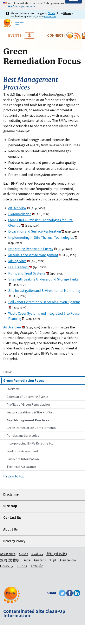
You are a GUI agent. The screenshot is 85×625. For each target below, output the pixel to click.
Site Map (10, 506)
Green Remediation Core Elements (31, 428)
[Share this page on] (76, 593)
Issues (8, 372)
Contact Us (12, 517)
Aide (27, 560)
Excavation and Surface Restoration (34, 231)
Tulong (22, 566)
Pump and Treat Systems (27, 273)
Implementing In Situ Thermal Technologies (41, 237)
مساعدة (37, 554)
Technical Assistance (21, 466)
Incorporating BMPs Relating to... (30, 443)
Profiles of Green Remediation (28, 404)
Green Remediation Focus (23, 380)
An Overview (17, 208)
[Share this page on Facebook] (69, 593)
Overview (13, 389)
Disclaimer (11, 494)
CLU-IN (51, 13)
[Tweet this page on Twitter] (62, 593)
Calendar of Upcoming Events (27, 397)
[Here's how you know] (42, 5)
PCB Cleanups (18, 267)
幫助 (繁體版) (10, 560)
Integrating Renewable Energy (30, 249)
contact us (50, 16)
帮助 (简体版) (56, 554)
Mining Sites (17, 261)
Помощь (6, 566)
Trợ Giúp (37, 566)
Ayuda (23, 554)
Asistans (40, 560)
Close (67, 13)
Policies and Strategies (23, 435)
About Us (10, 529)
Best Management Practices (28, 420)
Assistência (67, 560)
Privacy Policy (14, 541)
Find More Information (23, 459)
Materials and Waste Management (33, 255)
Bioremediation (19, 214)
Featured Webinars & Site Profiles (30, 412)
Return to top (13, 476)
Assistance (7, 554)
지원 (52, 560)
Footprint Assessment (22, 451)
